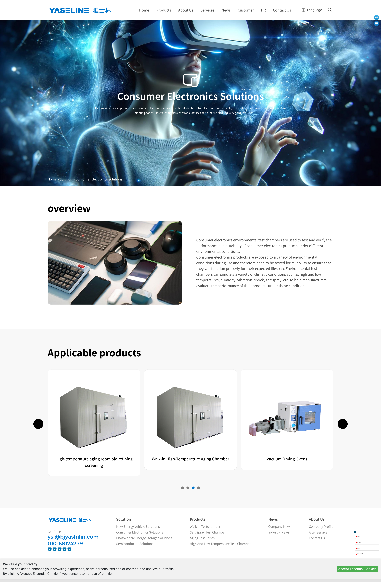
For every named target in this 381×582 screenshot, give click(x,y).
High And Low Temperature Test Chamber (220, 543)
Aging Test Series (202, 537)
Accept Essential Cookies (357, 569)
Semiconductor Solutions (134, 543)
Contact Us (317, 537)
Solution (123, 519)
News (273, 519)
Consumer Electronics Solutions (98, 179)
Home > (54, 179)
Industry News (278, 532)
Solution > (67, 179)
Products (197, 519)
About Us (317, 519)
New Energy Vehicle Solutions (138, 526)
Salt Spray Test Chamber (208, 532)
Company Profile (321, 526)
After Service (318, 532)
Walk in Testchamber (205, 526)
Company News (279, 526)
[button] (182, 488)
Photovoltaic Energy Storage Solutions (144, 537)
